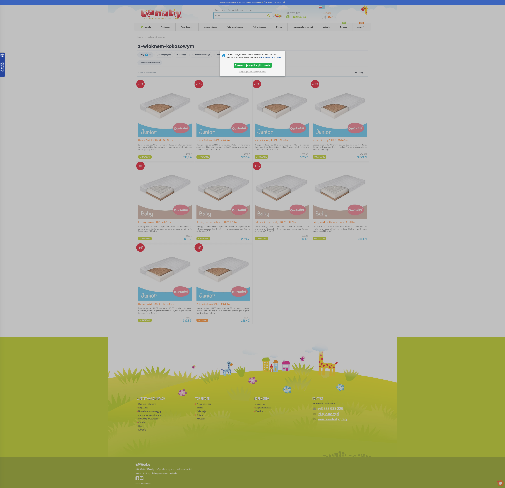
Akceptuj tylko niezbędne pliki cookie (252, 71)
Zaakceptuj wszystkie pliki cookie (252, 65)
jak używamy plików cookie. (270, 57)
